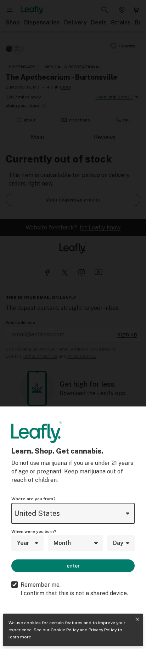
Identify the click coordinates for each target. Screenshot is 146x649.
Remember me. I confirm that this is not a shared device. (74, 589)
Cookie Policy (65, 629)
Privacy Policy (103, 629)
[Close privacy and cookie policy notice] (137, 619)
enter (73, 566)
